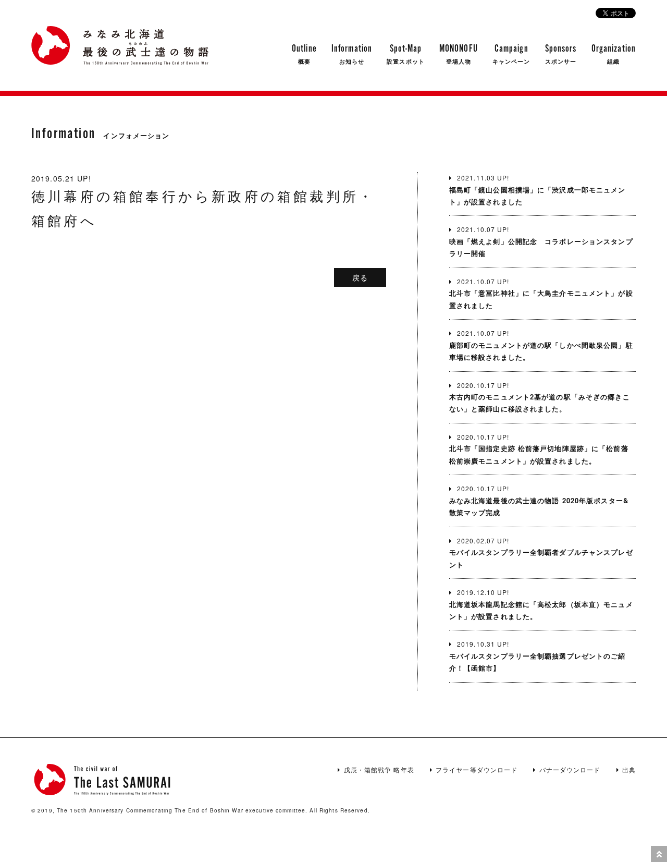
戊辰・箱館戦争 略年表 (379, 769)
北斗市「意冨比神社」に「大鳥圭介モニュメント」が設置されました (541, 293)
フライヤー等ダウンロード (476, 769)
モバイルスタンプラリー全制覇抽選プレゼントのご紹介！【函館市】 (537, 656)
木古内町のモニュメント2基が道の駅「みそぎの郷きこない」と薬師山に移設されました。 (539, 397)
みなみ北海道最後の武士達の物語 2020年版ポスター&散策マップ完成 (538, 500)
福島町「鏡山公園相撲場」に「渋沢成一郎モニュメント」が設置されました (537, 190)
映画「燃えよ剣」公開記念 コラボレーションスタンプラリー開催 (541, 241)
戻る (360, 277)
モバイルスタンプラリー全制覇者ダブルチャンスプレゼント (541, 552)
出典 (629, 769)
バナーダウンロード (569, 769)
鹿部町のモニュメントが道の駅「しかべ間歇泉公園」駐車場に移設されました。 (541, 345)
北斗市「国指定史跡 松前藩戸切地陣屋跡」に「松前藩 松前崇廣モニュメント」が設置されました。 (538, 449)
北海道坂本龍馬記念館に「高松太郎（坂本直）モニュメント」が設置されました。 (541, 604)
